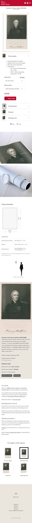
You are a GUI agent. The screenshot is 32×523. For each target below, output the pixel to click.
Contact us (16, 504)
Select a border (8, 85)
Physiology (17, 375)
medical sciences (7, 375)
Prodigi (19, 518)
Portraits (16, 369)
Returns (16, 507)
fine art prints (17, 399)
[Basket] (27, 3)
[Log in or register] (25, 3)
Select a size (14, 77)
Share (13, 124)
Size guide (22, 77)
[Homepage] (5, 3)
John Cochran (16, 9)
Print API (13, 518)
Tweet (19, 124)
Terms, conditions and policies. (16, 510)
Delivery (4, 427)
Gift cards (16, 509)
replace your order (15, 432)
